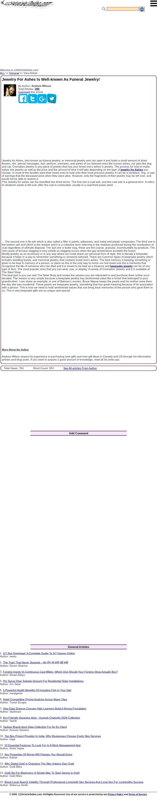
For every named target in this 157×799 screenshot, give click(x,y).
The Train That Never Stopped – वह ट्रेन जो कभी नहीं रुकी (35, 662)
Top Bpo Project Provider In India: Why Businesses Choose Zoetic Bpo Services (53, 736)
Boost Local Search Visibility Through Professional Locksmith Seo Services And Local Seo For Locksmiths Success (74, 782)
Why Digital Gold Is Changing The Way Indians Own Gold (39, 763)
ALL (2, 73)
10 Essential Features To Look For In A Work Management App (42, 745)
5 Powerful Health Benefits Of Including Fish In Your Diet (37, 690)
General (14, 73)
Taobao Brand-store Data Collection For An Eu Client (35, 726)
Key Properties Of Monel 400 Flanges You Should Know (38, 754)
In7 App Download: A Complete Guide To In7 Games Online (39, 653)
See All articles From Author (80, 368)
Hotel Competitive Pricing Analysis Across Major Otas (35, 699)
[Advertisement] (78, 41)
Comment (24, 92)
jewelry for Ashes (132, 169)
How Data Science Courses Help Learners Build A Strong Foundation (44, 708)
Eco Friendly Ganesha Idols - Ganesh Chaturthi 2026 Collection (41, 717)
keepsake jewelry (121, 266)
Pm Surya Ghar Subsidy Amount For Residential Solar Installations (43, 681)
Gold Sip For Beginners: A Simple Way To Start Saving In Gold (42, 772)
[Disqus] (78, 489)
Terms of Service (137, 794)
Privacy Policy (115, 794)
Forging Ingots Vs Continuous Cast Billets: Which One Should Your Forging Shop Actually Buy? (60, 671)
